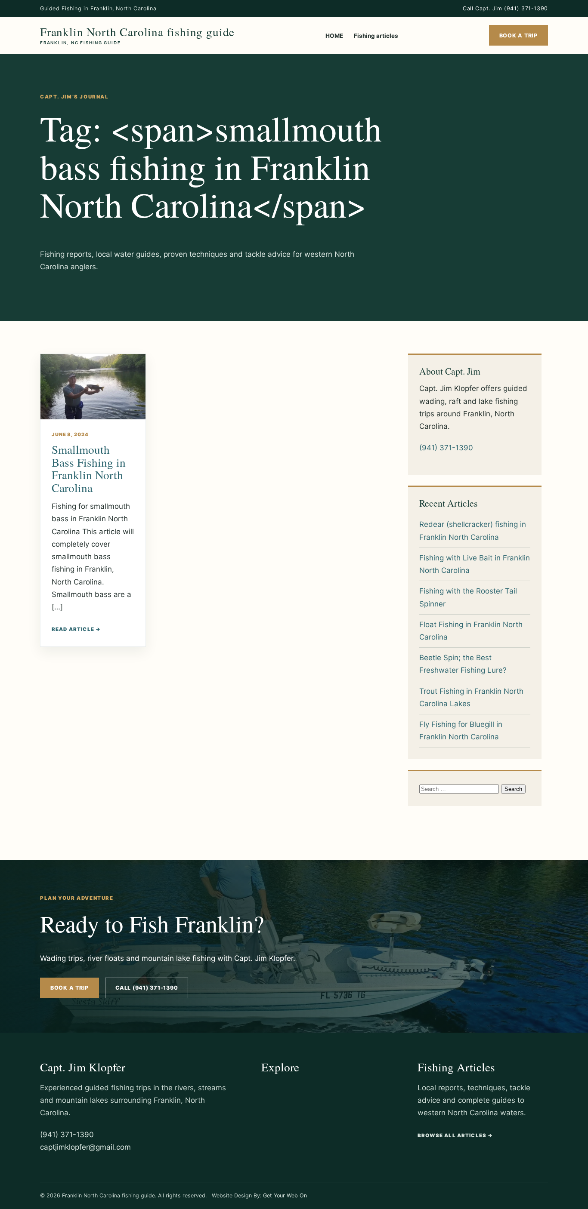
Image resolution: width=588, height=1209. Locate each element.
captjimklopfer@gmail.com (85, 1147)
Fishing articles (376, 35)
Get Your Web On (285, 1195)
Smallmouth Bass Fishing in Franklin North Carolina (89, 468)
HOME (334, 35)
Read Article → (76, 629)
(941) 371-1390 (446, 447)
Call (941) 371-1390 (146, 987)
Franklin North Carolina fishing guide (137, 35)
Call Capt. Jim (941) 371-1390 (505, 8)
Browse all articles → (455, 1135)
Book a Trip (518, 35)
